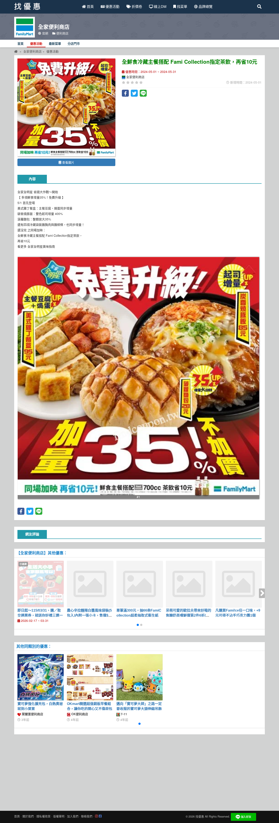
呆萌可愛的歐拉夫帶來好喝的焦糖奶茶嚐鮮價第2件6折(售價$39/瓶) (188, 615)
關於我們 (28, 816)
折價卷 (136, 6)
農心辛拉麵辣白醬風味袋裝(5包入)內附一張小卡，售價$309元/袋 (89, 615)
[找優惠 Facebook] (100, 816)
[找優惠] (16, 51)
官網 (44, 33)
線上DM (159, 6)
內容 (32, 179)
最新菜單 (55, 43)
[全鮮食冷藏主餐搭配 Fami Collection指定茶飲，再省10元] (66, 107)
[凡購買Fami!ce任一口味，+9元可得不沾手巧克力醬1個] (238, 584)
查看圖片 (67, 162)
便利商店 (61, 33)
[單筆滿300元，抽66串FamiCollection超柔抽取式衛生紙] (139, 584)
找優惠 (200, 816)
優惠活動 (112, 6)
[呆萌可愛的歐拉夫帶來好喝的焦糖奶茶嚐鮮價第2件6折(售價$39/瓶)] (189, 584)
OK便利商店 (79, 714)
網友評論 (32, 534)
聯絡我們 (86, 816)
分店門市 (74, 43)
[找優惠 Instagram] (96, 816)
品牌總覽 (205, 6)
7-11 (123, 714)
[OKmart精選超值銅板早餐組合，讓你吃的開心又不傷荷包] (90, 677)
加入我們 (72, 816)
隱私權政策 (43, 816)
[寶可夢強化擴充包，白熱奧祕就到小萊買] (40, 677)
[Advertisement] (139, 771)
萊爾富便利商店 (32, 714)
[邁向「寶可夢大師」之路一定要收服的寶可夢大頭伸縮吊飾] (139, 677)
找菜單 (181, 6)
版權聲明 (59, 816)
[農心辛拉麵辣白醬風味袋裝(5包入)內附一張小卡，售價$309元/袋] (90, 584)
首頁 (90, 6)
